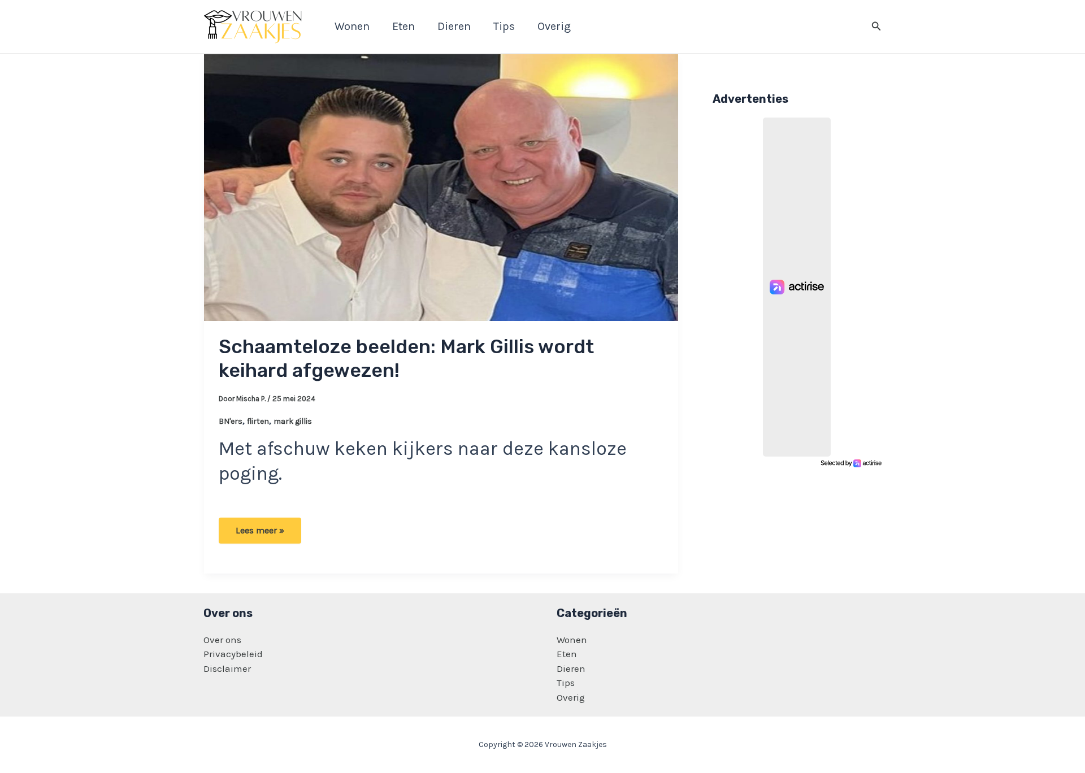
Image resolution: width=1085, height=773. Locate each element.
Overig (571, 697)
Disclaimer (227, 668)
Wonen (572, 639)
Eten (567, 653)
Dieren (571, 668)
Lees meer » (263, 534)
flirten (258, 421)
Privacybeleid (233, 653)
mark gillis (293, 421)
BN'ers (230, 421)
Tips (566, 682)
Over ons (222, 639)
